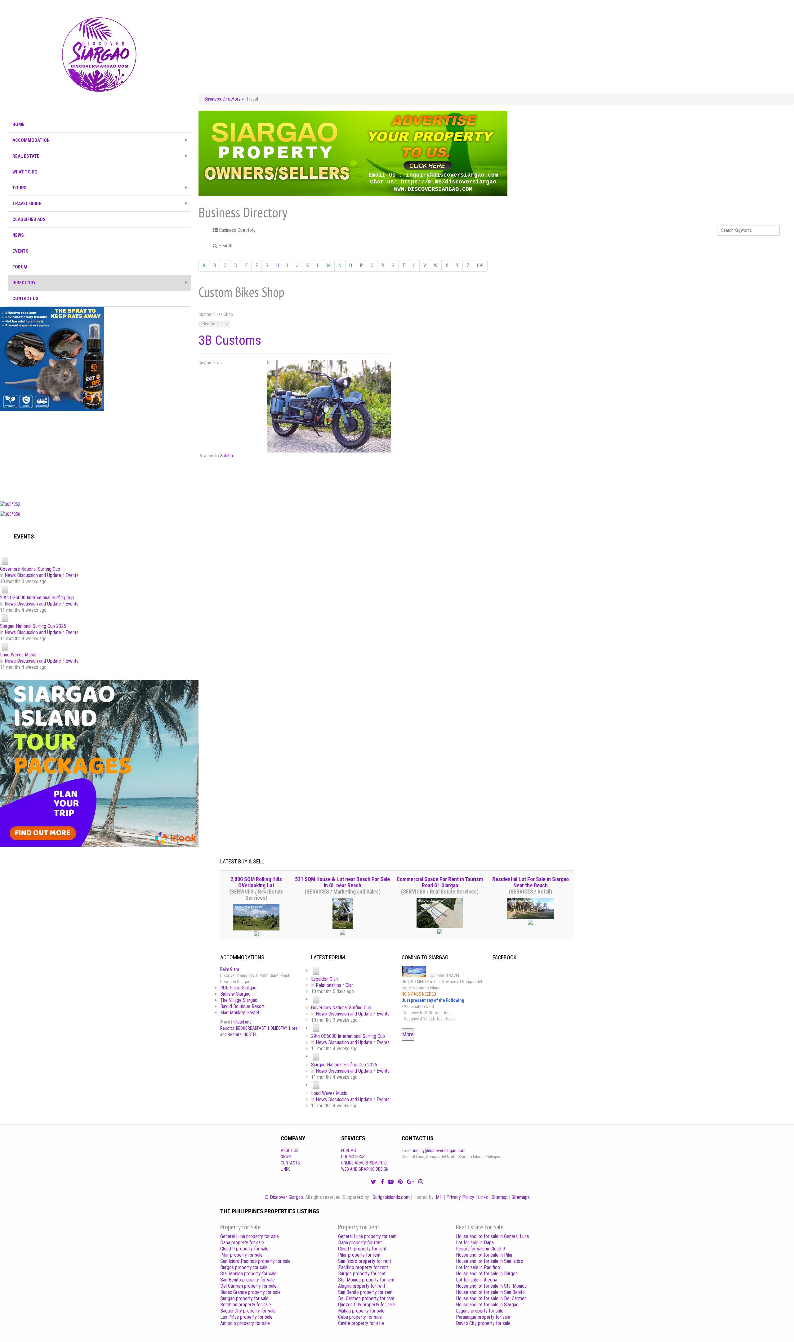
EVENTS (20, 251)
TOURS (19, 188)
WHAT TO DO (25, 172)
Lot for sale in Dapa (475, 1242)
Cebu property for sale (360, 1317)
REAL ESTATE (25, 156)
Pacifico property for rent (363, 1267)
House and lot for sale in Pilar (484, 1255)
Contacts (290, 1162)
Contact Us (25, 298)
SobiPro (227, 455)
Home (18, 124)
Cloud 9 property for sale (244, 1249)
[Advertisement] (99, 454)
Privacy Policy (460, 1197)
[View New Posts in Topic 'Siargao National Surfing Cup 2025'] (5, 618)
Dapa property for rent (360, 1242)
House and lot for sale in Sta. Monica (491, 1286)
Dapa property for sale (242, 1242)
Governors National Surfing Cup (30, 569)
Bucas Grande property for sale (250, 1292)
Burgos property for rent (362, 1274)
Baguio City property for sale (248, 1311)
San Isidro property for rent (364, 1261)
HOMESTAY (277, 1028)
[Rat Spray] (52, 358)
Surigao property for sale (244, 1298)
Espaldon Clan (324, 979)
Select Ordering (212, 324)
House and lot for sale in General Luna (492, 1236)
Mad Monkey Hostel (239, 1013)
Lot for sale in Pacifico (478, 1267)
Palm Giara (229, 969)
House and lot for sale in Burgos (487, 1274)
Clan (350, 985)
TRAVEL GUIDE (26, 203)
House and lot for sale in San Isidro (489, 1261)
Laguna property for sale (479, 1311)
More (408, 1034)
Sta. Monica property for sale (248, 1274)
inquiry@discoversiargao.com (439, 1150)
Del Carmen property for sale (248, 1286)
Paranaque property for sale (483, 1317)
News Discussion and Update (33, 575)
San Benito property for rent (365, 1292)
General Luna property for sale (249, 1236)
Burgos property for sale (244, 1267)
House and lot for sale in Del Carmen (491, 1298)
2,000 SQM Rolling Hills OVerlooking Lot (256, 882)
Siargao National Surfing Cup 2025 (33, 626)
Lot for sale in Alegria (476, 1280)
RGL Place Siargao (238, 988)
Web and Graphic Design (365, 1169)
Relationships (328, 985)
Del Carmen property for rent (366, 1298)
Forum (19, 267)
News (286, 1156)
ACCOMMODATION (31, 140)
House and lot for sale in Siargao (487, 1305)
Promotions (353, 1156)
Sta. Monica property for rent (366, 1280)
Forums (348, 1150)
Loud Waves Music (18, 655)
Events (71, 575)
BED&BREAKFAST (251, 1028)
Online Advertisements (364, 1162)
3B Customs (229, 340)
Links (286, 1169)
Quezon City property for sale (366, 1305)
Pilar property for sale (241, 1255)
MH (439, 1197)
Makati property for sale (361, 1311)
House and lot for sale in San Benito (490, 1292)
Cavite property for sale (361, 1323)
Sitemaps (520, 1197)
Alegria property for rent (361, 1286)
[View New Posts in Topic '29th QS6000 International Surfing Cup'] (5, 589)
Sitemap (500, 1197)
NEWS (18, 235)
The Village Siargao (238, 1000)
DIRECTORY (24, 283)
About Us (290, 1150)
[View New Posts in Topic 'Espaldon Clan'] (316, 971)
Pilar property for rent (359, 1255)
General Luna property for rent (367, 1236)
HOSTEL (250, 1034)
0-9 (480, 265)
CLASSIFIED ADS (29, 219)
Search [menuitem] (224, 246)
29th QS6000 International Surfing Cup (37, 598)
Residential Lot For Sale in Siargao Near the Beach (530, 882)
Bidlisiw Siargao (235, 994)
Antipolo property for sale (245, 1323)
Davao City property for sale (483, 1323)
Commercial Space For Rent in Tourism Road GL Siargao (440, 882)
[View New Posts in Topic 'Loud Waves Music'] (5, 646)
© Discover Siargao (284, 1197)
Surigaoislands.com (391, 1197)
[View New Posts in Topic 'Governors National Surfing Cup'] (5, 561)
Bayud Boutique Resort (242, 1006)
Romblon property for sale (245, 1305)
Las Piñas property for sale (246, 1317)
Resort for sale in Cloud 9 (480, 1249)
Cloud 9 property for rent (362, 1249)
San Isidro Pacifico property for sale (255, 1261)
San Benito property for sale (247, 1280)
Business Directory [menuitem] (237, 230)
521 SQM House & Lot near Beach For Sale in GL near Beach (342, 882)
